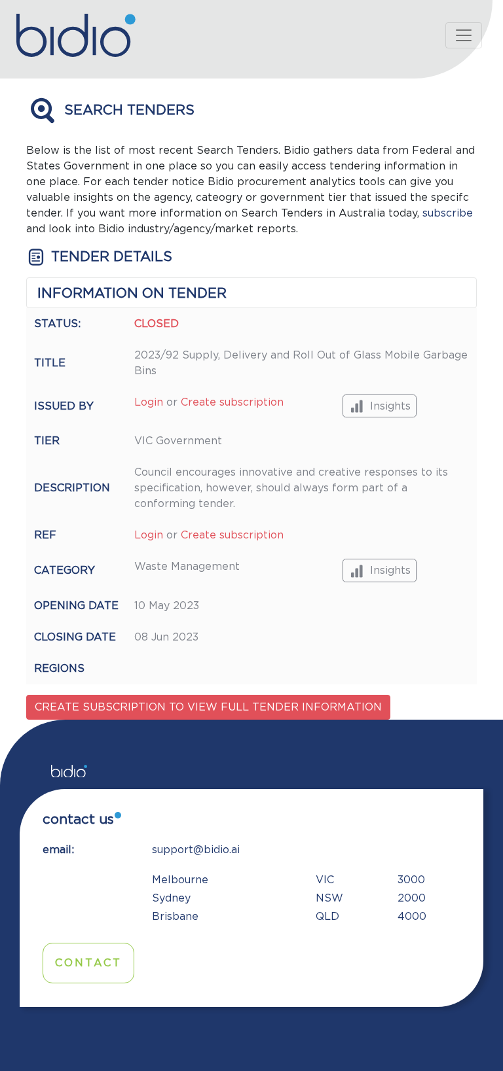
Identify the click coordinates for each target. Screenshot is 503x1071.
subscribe (447, 213)
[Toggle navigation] (463, 35)
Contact (88, 963)
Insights (390, 406)
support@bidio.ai (196, 850)
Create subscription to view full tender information (208, 707)
